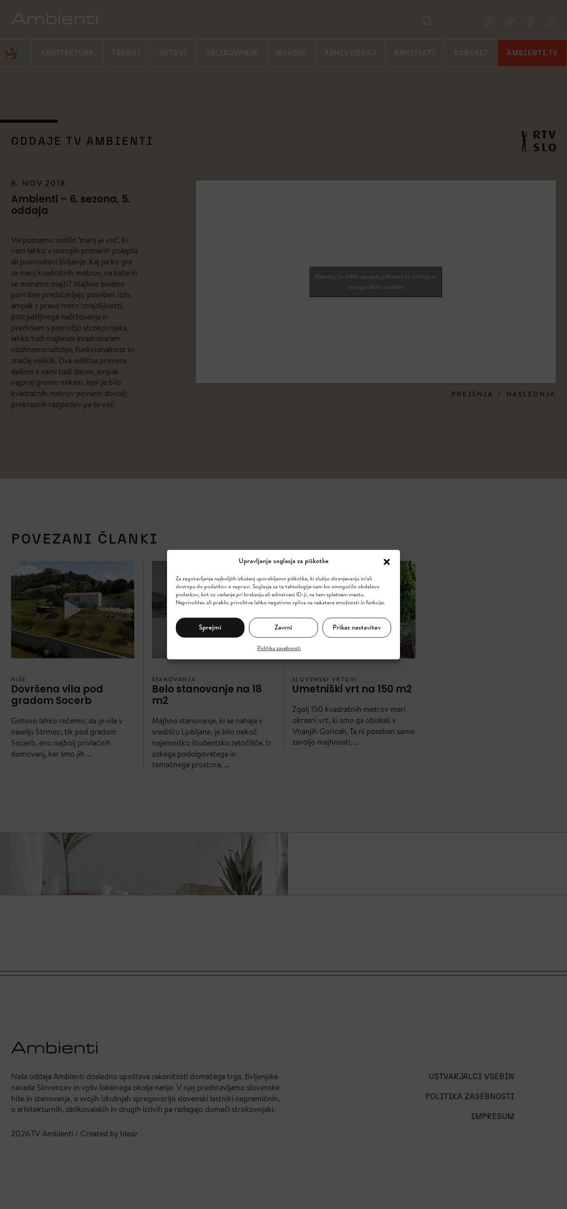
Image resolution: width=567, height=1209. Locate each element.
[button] (386, 560)
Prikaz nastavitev (357, 627)
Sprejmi (210, 627)
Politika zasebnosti (279, 647)
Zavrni (283, 627)
